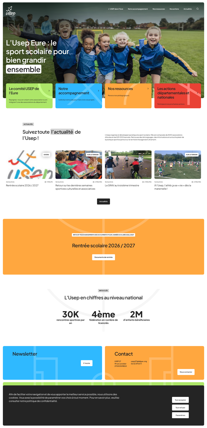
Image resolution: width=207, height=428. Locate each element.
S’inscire (86, 363)
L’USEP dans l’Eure (115, 9)
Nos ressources (159, 9)
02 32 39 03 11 (136, 364)
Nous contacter (186, 372)
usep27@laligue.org (139, 361)
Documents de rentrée (104, 257)
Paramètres (180, 415)
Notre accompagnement (138, 9)
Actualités (188, 9)
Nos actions (174, 9)
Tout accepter (180, 400)
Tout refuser (180, 407)
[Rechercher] (197, 9)
